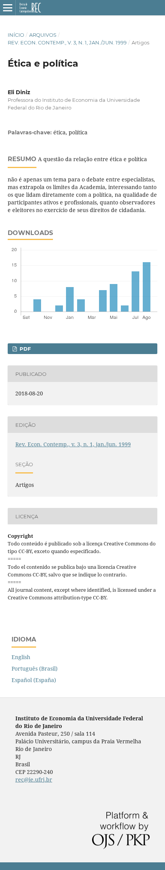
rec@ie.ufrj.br (33, 779)
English (21, 657)
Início (16, 35)
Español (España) (34, 680)
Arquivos (42, 35)
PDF (24, 349)
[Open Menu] (7, 7)
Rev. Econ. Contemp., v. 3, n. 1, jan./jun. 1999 (67, 42)
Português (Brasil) (35, 668)
